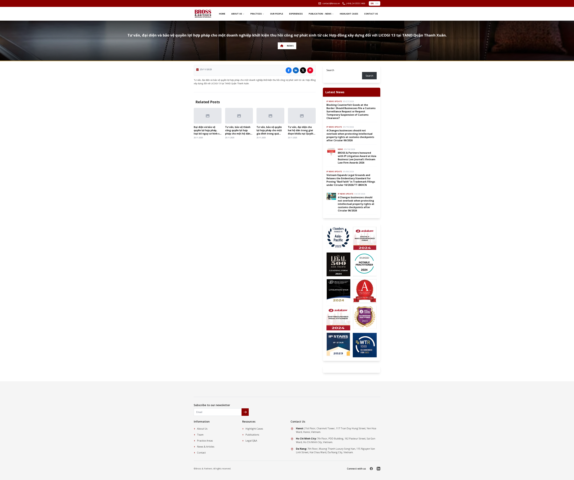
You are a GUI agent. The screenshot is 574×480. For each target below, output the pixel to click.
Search (330, 70)
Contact (200, 452)
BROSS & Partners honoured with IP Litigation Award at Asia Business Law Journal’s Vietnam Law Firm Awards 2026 (357, 157)
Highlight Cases (349, 13)
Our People (276, 13)
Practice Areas (203, 440)
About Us (236, 13)
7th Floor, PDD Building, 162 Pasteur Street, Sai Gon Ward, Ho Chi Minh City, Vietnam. (335, 440)
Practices (256, 13)
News (290, 45)
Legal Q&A (249, 440)
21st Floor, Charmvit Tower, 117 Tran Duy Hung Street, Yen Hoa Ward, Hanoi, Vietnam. (336, 430)
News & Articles (204, 446)
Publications (250, 434)
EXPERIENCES (296, 13)
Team (198, 434)
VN (376, 3)
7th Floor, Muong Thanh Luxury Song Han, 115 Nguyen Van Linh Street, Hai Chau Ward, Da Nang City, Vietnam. (335, 450)
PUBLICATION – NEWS (320, 13)
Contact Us (371, 13)
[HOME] (281, 46)
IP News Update (334, 101)
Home (222, 13)
